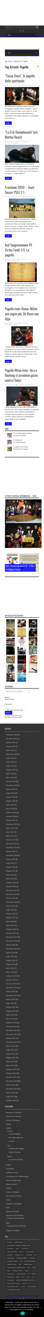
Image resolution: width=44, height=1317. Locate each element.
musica (27, 1270)
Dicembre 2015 (11, 890)
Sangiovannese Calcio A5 (16, 1226)
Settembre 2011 (11, 1089)
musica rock (10, 1274)
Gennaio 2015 (11, 933)
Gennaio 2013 (11, 1027)
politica (34, 1274)
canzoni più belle (12, 1251)
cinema (21, 1251)
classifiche (29, 1255)
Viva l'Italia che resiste (13, 1289)
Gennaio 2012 (11, 1073)
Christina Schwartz (21, 449)
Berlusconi (10, 1248)
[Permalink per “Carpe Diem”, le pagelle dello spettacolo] (22, 105)
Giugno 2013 (10, 1007)
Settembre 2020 (11, 754)
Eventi (8, 1165)
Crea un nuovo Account (13, 715)
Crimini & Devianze (13, 1120)
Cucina (8, 1124)
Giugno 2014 (10, 960)
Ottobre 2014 (10, 945)
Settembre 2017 (11, 824)
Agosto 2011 (10, 1093)
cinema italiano (30, 1251)
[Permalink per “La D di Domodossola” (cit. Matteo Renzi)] (22, 162)
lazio (28, 1267)
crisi (35, 1255)
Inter (20, 1264)
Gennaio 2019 (11, 781)
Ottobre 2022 (10, 742)
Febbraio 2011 (11, 1100)
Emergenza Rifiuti (21, 1258)
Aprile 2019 (10, 774)
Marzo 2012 (10, 1065)
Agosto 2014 (10, 953)
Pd (28, 1274)
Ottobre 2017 (10, 820)
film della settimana (30, 1261)
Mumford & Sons (17, 1270)
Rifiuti (17, 1277)
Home (10, 61)
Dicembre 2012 (11, 1030)
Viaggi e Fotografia (12, 1230)
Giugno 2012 (10, 1054)
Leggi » (8, 123)
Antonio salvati (18, 1242)
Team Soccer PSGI (13, 1286)
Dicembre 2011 (11, 1077)
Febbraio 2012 (11, 1069)
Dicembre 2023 (11, 739)
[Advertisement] (23, 474)
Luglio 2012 (10, 1050)
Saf (33, 1277)
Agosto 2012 (10, 1046)
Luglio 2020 (10, 758)
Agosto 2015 (10, 906)
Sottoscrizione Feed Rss (38, 66)
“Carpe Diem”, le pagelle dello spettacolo (20, 78)
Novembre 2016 (11, 848)
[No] (41, 1308)
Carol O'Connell (20, 435)
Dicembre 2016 (11, 844)
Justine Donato (20, 442)
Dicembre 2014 (11, 937)
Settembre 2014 (11, 949)
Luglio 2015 (10, 910)
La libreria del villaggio (16, 1148)
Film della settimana (16, 1138)
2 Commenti (24, 323)
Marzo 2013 (10, 1019)
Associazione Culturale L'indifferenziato (18, 1245)
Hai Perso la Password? (13, 717)
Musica (9, 1156)
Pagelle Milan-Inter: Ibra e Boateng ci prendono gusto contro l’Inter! (21, 375)
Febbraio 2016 (11, 883)
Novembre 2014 (11, 941)
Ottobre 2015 (10, 898)
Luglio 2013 (10, 1003)
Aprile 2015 (10, 921)
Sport (8, 1223)
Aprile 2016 (10, 875)
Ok (23, 1313)
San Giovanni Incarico (14, 1196)
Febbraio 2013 (11, 1023)
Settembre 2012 (11, 1042)
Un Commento (25, 141)
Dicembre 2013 (11, 984)
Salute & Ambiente (12, 1192)
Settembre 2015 (11, 902)
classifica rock (19, 1255)
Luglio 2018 (10, 793)
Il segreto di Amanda (20, 447)
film (21, 1261)
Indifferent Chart (11, 1173)
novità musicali (21, 1274)
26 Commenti (23, 259)
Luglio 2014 (10, 956)
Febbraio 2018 (11, 813)
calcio (17, 1248)
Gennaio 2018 (11, 816)
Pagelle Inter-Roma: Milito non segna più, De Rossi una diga (22, 313)
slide (7, 1208)
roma (28, 1277)
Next (36, 560)
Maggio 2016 (10, 871)
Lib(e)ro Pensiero (15, 1152)
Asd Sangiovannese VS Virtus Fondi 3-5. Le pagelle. (18, 249)
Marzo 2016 (10, 879)
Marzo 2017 (10, 836)
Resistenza (10, 1277)
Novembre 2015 (11, 894)
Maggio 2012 (10, 1058)
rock (23, 1277)
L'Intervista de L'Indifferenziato (16, 1267)
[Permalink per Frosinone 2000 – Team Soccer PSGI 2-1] (22, 217)
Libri (8, 1146)
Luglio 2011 (10, 1097)
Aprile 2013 (10, 1015)
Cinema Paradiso (15, 1134)
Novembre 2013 (11, 988)
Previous (36, 556)
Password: (8, 704)
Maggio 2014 (10, 964)
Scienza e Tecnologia (13, 1204)
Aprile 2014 (10, 968)
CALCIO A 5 (24, 1248)
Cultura (8, 1128)
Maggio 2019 (10, 770)
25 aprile (9, 1242)
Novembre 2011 (11, 1081)
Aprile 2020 (10, 762)
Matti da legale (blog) (13, 1180)
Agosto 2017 (10, 828)
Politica (8, 1188)
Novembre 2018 (11, 785)
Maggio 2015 (10, 918)
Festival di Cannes (12, 1261)
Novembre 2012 (11, 1034)
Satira (8, 1200)
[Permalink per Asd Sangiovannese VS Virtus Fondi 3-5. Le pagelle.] (22, 281)
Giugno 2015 (10, 914)
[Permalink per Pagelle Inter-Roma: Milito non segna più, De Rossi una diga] (22, 345)
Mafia (34, 1267)
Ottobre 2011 (10, 1085)
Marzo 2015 (10, 925)
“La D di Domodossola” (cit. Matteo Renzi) (21, 135)
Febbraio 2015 (11, 929)
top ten (23, 1286)
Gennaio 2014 (11, 980)
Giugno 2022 (10, 746)
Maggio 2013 (10, 1011)
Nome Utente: (10, 699)
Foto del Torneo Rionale (15, 1218)
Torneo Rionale (31, 1286)
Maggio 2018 (10, 801)
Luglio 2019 (10, 766)
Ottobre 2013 (10, 991)
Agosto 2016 (10, 859)
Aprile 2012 (10, 1062)
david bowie (10, 1258)
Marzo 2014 (10, 972)
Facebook (32, 1258)
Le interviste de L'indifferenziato (17, 1176)
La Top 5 (12, 1141)
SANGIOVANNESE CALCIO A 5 (25, 1280)
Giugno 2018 (10, 797)
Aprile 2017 (10, 832)
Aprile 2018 (10, 805)
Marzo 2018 (10, 809)
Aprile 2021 (10, 750)
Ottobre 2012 (10, 1038)
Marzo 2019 (10, 778)
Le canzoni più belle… (16, 1159)
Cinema (10, 1131)
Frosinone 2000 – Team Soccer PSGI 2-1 (19, 190)
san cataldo (10, 1280)
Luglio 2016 (10, 863)
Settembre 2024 (11, 735)
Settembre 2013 (11, 995)
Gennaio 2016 (11, 886)
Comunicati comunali (13, 1116)
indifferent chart (11, 1264)
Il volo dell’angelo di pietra (22, 433)
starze (24, 1283)
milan (8, 1270)
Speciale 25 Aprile (12, 1211)
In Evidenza (10, 1169)
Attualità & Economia (13, 1112)
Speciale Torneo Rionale (14, 1215)
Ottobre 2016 (10, 851)
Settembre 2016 (11, 855)
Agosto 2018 (10, 789)
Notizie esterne (11, 1184)
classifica (10, 1255)
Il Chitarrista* (17, 440)
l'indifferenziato (28, 1264)
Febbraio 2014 (11, 976)
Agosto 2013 (10, 999)
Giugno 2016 (10, 867)
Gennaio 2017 (11, 840)
